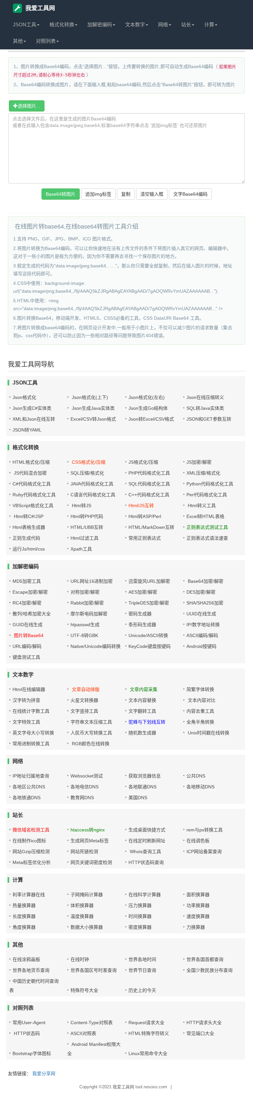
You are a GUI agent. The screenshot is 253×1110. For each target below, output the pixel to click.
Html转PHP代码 (86, 516)
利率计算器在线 (29, 894)
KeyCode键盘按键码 (149, 646)
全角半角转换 (200, 722)
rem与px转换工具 (204, 829)
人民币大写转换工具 (91, 732)
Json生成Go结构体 (148, 408)
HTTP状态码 (26, 1033)
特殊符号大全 (84, 990)
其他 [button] (18, 41)
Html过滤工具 (84, 538)
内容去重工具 (200, 711)
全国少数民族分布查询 (209, 970)
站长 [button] (186, 24)
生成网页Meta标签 (89, 840)
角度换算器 (24, 927)
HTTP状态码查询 (146, 862)
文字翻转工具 (142, 711)
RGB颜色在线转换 (89, 743)
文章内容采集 (142, 689)
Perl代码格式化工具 (206, 494)
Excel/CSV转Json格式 (93, 419)
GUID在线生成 (27, 624)
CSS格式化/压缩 (87, 462)
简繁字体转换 (200, 689)
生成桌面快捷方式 (146, 829)
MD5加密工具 (27, 581)
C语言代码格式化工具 (92, 494)
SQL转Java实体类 (205, 408)
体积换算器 (82, 905)
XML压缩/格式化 (203, 473)
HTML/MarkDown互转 (151, 527)
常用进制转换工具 (31, 743)
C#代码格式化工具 (32, 483)
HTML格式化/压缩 (31, 462)
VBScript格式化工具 (33, 505)
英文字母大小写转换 (33, 732)
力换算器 (195, 927)
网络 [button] (163, 24)
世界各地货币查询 (31, 970)
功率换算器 (198, 905)
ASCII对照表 (83, 1033)
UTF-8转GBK (84, 635)
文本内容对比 (200, 700)
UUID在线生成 (201, 613)
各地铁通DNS (27, 797)
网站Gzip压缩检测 (31, 851)
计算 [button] (209, 24)
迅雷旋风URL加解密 (149, 581)
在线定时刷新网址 (146, 840)
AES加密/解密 (142, 592)
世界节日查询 (142, 970)
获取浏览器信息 (144, 775)
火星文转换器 (84, 700)
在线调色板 (198, 840)
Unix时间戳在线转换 (207, 732)
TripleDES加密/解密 (148, 602)
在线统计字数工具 (31, 711)
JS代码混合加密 (30, 473)
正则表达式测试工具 (207, 527)
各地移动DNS (200, 786)
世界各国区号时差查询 (93, 970)
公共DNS (195, 775)
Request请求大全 (146, 1022)
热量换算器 (24, 905)
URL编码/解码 (27, 646)
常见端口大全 (200, 1033)
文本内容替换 (142, 700)
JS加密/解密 (198, 462)
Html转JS (80, 505)
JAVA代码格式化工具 (91, 483)
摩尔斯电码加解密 (88, 613)
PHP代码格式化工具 (149, 473)
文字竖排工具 (84, 711)
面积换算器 (198, 894)
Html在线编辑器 (29, 689)
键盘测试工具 (26, 657)
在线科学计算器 (144, 894)
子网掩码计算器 (86, 894)
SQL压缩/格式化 (87, 473)
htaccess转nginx (87, 829)
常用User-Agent (29, 1022)
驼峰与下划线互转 (146, 722)
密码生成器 (140, 613)
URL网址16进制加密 (91, 581)
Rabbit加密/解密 (87, 602)
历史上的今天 (142, 990)
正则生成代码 (26, 538)
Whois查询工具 (144, 851)
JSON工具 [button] (24, 24)
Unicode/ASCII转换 (148, 635)
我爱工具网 (40, 8)
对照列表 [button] (46, 41)
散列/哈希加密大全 (32, 613)
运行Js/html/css (29, 549)
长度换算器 (24, 916)
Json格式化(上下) (89, 397)
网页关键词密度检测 (91, 862)
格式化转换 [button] (61, 24)
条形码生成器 (142, 624)
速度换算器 (198, 916)
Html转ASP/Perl (144, 516)
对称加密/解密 (84, 592)
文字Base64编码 (190, 194)
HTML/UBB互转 (86, 527)
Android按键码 (201, 646)
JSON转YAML (27, 429)
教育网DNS (82, 797)
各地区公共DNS (29, 786)
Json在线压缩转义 (205, 397)
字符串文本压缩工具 (91, 722)
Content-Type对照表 (91, 1022)
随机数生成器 (142, 732)
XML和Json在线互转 (34, 419)
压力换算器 (140, 905)
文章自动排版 (84, 689)
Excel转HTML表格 (205, 516)
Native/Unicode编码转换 (95, 646)
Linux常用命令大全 (147, 1053)
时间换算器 (140, 916)
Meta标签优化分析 (32, 862)
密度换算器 (140, 927)
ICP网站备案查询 (204, 851)
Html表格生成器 (29, 527)
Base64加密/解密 (204, 581)
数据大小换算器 (86, 927)
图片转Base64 (28, 635)
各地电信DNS (84, 786)
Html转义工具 (201, 505)
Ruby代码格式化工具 (34, 494)
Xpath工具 (81, 549)
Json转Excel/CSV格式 (151, 419)
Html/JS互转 (141, 505)
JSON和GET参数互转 (208, 419)
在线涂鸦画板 (26, 959)
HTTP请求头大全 (204, 1022)
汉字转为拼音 (26, 700)
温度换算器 (82, 916)
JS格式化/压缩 (143, 462)
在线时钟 (79, 959)
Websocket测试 (86, 775)
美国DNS (137, 797)
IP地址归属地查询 (31, 775)
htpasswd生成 (84, 624)
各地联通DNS (142, 786)
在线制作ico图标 (29, 840)
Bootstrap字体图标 (32, 1053)
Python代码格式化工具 (209, 483)
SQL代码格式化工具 (149, 483)
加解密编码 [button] (99, 24)
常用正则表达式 (144, 538)
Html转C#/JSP (28, 516)
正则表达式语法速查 (207, 538)
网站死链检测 (84, 851)
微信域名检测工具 (31, 829)
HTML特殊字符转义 (148, 1033)
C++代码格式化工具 (148, 494)
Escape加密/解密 (30, 592)
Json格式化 (24, 397)
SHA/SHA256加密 (204, 602)
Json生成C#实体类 (32, 408)
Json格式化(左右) (146, 397)
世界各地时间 (142, 959)
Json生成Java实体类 (92, 408)
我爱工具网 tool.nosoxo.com (140, 1086)
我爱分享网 (43, 1073)
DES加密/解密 (200, 592)
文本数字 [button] (135, 24)
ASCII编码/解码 (202, 635)
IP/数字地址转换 (203, 624)
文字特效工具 (26, 722)
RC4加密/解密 (27, 602)
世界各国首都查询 (204, 959)
